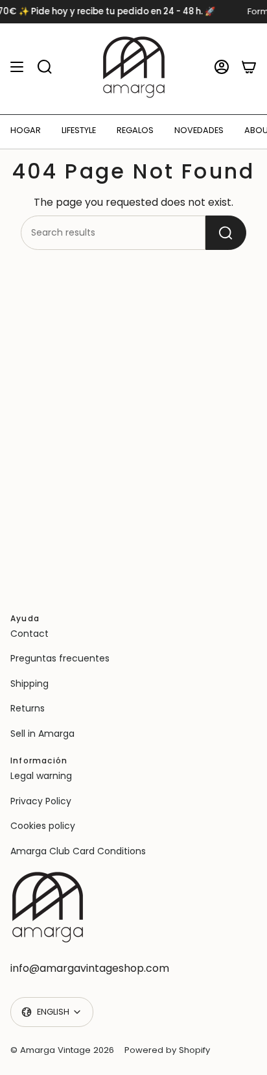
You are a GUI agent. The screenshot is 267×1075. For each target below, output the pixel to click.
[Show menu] (17, 67)
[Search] (225, 233)
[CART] (248, 67)
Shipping (29, 683)
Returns (27, 708)
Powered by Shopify (167, 1050)
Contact (29, 633)
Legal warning (41, 775)
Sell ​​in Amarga (42, 733)
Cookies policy (42, 825)
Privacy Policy (40, 801)
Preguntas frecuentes (60, 658)
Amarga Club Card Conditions (78, 851)
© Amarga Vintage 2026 (62, 1050)
